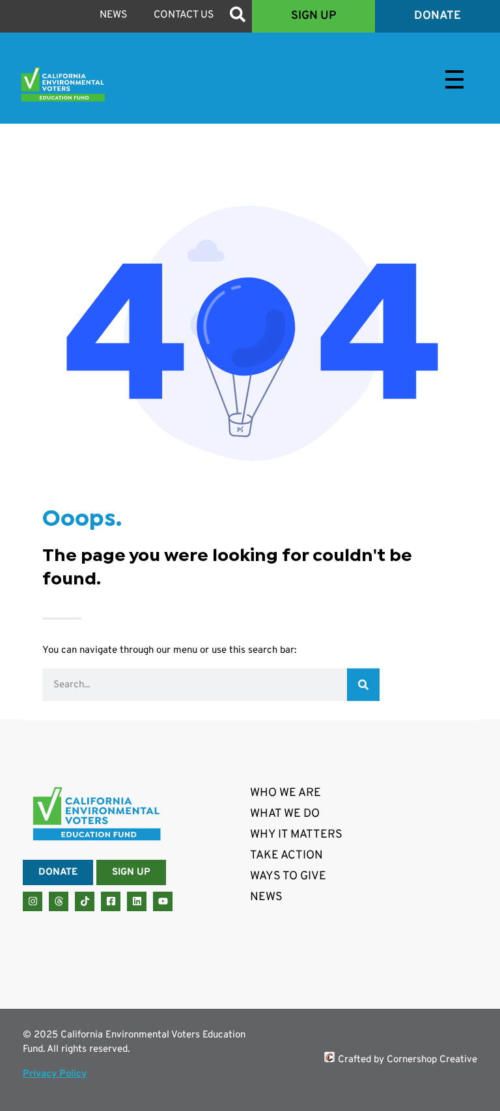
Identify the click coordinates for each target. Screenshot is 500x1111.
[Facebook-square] (110, 901)
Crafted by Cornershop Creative (407, 1060)
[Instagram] (32, 901)
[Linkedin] (136, 901)
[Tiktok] (84, 901)
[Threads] (58, 901)
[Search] (363, 684)
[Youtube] (163, 901)
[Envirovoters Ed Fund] (96, 84)
